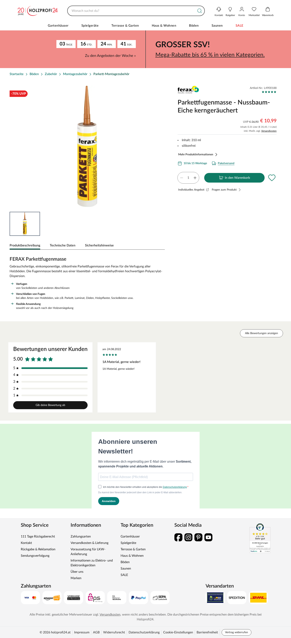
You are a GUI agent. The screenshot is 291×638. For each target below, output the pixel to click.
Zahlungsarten (81, 536)
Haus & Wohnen (164, 25)
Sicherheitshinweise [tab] (99, 245)
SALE (239, 25)
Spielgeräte (90, 25)
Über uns (77, 571)
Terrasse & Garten (125, 25)
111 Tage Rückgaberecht (38, 536)
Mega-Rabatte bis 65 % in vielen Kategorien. (210, 55)
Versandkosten (269, 131)
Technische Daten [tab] (62, 245)
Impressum (81, 632)
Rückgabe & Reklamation (38, 549)
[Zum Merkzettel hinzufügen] (272, 178)
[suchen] (199, 10)
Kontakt (26, 543)
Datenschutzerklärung (144, 632)
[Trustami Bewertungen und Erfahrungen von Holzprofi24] (260, 538)
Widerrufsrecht (114, 632)
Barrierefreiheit (207, 632)
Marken (76, 578)
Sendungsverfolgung (35, 555)
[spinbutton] (188, 177)
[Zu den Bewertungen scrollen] (269, 91)
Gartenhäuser (58, 25)
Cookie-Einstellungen (178, 632)
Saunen (217, 25)
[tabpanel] (87, 282)
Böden (194, 25)
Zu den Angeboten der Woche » (110, 56)
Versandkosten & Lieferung (89, 543)
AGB (96, 632)
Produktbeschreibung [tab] (25, 245)
